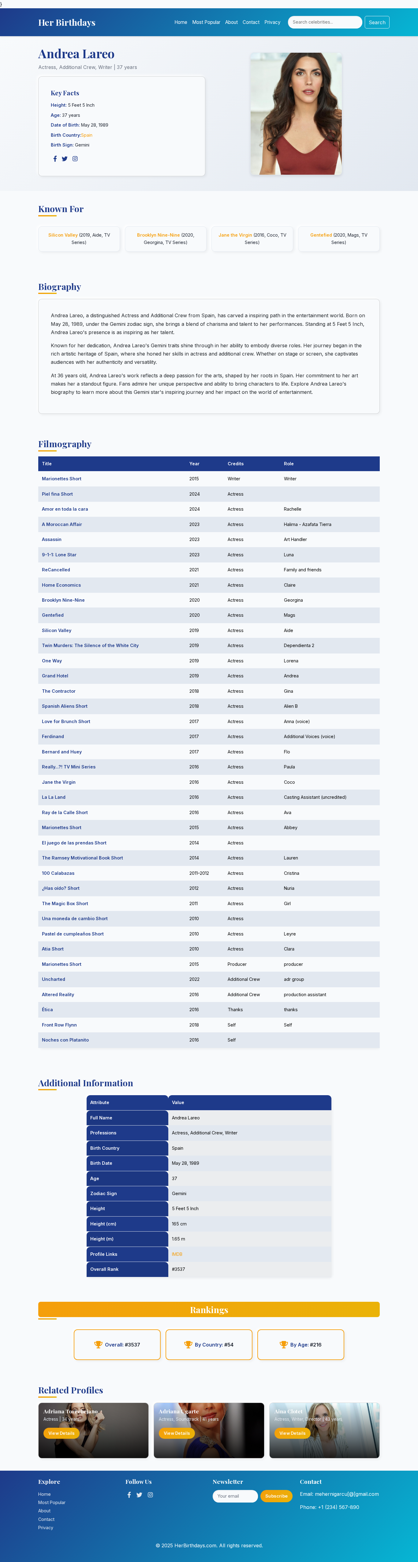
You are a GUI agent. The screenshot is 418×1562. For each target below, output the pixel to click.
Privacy (272, 22)
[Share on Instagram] (75, 158)
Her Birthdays (66, 22)
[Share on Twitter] (65, 158)
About (231, 22)
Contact (251, 22)
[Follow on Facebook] (129, 1495)
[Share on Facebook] (55, 158)
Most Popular (206, 22)
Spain (86, 135)
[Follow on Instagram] (150, 1495)
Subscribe (276, 1496)
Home (180, 22)
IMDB (177, 1254)
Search (377, 22)
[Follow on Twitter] (139, 1495)
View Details (61, 1433)
